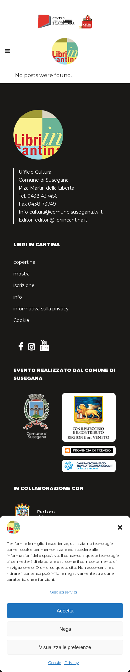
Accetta (65, 610)
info (17, 297)
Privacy (71, 662)
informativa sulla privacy (41, 309)
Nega (65, 629)
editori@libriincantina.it (61, 220)
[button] (120, 527)
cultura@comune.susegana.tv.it (66, 212)
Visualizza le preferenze (65, 647)
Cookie (54, 662)
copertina (24, 262)
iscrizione (24, 285)
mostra (21, 274)
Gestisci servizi (63, 591)
